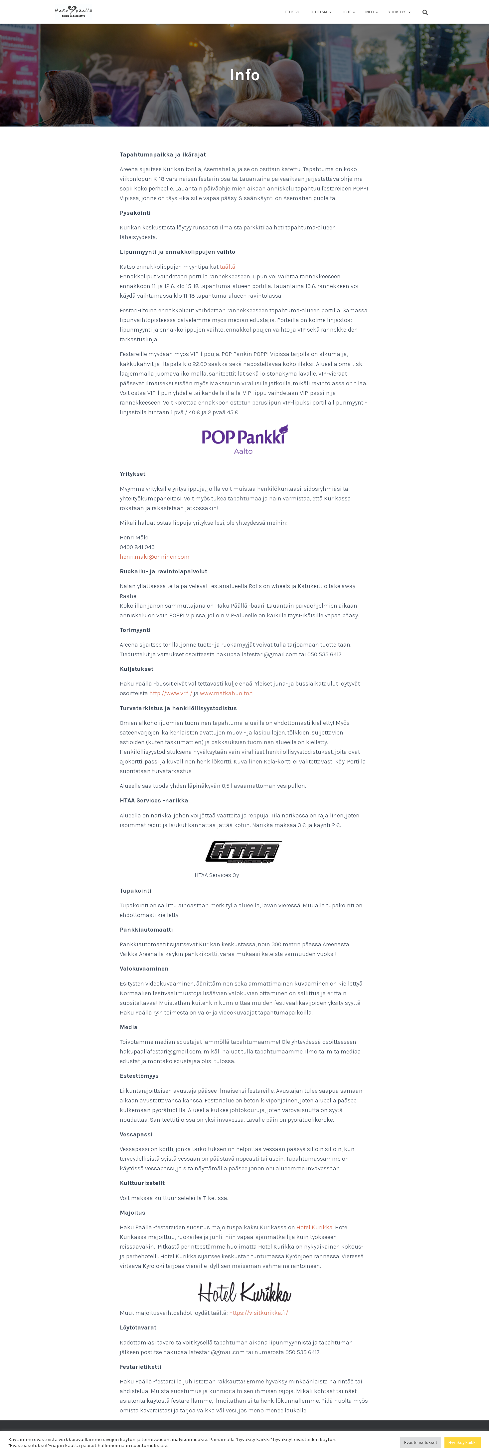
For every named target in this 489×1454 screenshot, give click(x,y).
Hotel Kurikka (314, 1227)
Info (370, 12)
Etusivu (292, 12)
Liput (347, 12)
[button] (330, 12)
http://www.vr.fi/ (170, 693)
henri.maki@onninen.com (155, 556)
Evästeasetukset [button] (420, 1442)
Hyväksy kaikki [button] (462, 1442)
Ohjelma (319, 12)
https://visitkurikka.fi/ (258, 1312)
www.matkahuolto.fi (227, 693)
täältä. (228, 266)
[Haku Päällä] (73, 12)
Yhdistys (398, 12)
